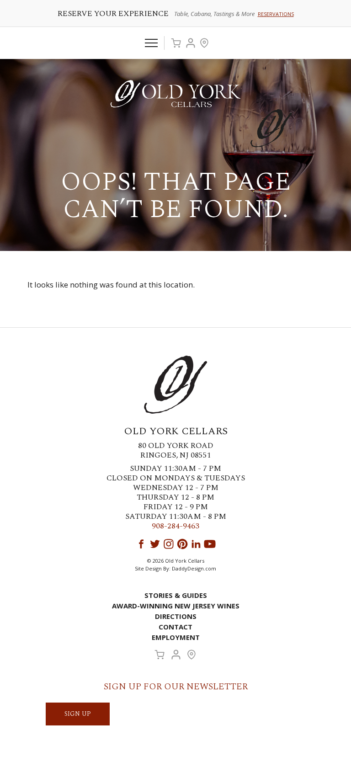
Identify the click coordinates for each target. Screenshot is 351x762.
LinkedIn (196, 544)
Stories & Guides (175, 595)
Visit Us (204, 43)
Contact (175, 626)
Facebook (141, 544)
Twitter (155, 544)
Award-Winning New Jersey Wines (175, 605)
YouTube (210, 544)
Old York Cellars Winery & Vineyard (175, 94)
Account (190, 43)
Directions (176, 616)
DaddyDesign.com (194, 568)
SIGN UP (77, 714)
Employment (176, 637)
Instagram (169, 544)
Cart (176, 43)
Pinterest (182, 544)
